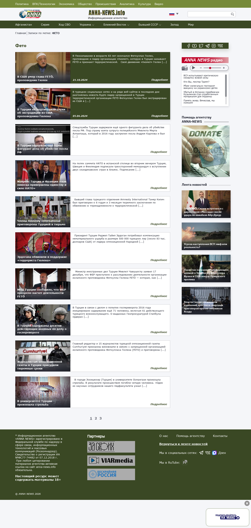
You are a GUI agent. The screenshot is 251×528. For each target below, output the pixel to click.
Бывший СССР (148, 24)
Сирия (45, 24)
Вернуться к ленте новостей (183, 444)
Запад (174, 24)
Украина (85, 24)
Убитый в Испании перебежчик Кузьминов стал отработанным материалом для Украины (201, 94)
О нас (163, 436)
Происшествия (106, 4)
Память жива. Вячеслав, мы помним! (199, 101)
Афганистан (23, 24)
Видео (159, 4)
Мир (191, 24)
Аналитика (127, 4)
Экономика (66, 4)
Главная (20, 33)
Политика (22, 4)
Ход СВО (64, 24)
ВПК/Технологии (43, 4)
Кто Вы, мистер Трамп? (196, 82)
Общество (85, 4)
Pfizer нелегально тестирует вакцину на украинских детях (201, 87)
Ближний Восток (114, 24)
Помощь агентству (190, 436)
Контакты (220, 436)
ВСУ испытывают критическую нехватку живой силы (201, 76)
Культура (144, 4)
